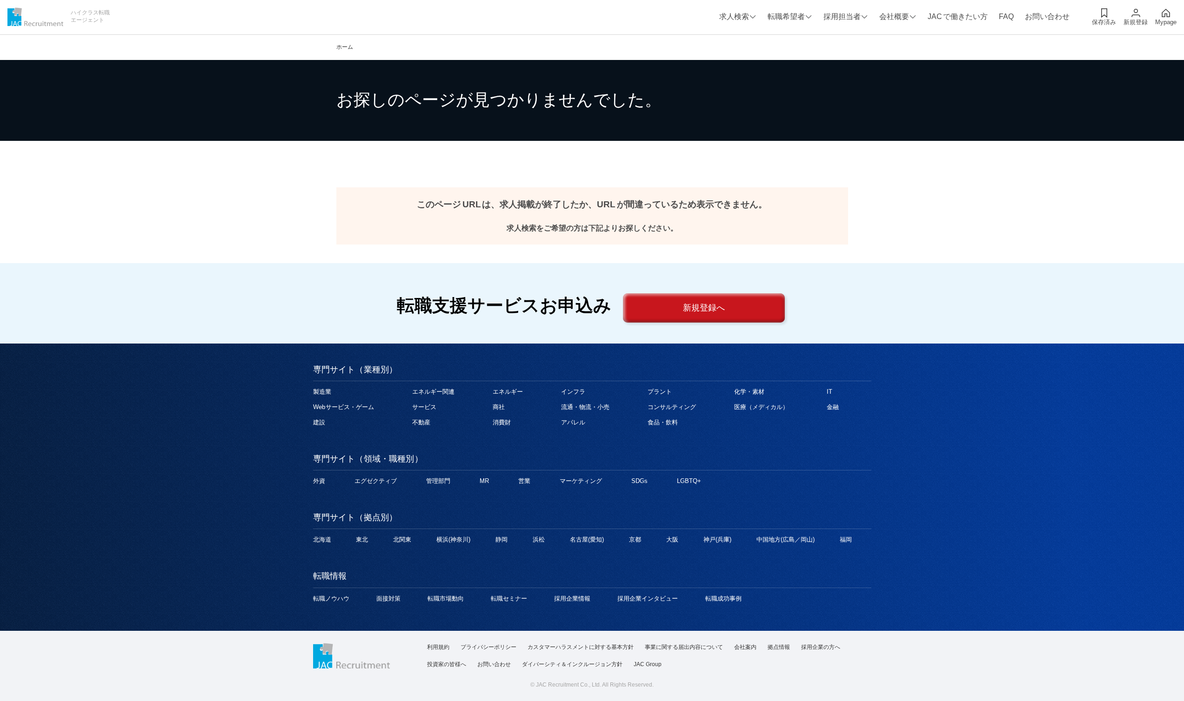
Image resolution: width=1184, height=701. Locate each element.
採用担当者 (842, 16)
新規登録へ (704, 308)
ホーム (344, 47)
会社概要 (894, 16)
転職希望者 (786, 16)
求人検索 (734, 16)
